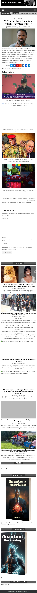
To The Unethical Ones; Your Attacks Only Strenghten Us (18, 22)
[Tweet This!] (11, 65)
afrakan (9, 27)
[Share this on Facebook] (14, 65)
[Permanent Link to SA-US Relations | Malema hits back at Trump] (18, 86)
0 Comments (22, 288)
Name (4, 237)
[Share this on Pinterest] (17, 65)
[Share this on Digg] (26, 65)
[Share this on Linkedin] (29, 65)
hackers (18, 68)
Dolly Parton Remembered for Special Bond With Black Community (18, 360)
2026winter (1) (5, 584)
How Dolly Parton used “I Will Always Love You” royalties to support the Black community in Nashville (18, 285)
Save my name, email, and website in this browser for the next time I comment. (17, 248)
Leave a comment (26, 27)
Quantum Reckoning (6, 577)
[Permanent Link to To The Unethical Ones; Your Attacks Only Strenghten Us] (18, 38)
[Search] (35, 10)
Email (4, 240)
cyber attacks (12, 68)
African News (19, 18)
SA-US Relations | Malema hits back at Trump (18, 100)
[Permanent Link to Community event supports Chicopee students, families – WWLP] (18, 409)
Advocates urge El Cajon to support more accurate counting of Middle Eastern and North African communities (18, 391)
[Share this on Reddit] (20, 65)
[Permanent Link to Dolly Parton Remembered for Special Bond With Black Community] (18, 349)
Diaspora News (5, 468)
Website (4, 243)
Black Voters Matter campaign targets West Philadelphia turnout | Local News (18, 314)
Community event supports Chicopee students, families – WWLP (18, 420)
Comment (5, 218)
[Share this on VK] (23, 65)
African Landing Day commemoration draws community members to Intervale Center (18, 451)
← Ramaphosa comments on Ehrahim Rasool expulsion (16, 202)
